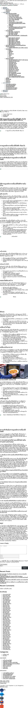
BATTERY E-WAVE (13, 33)
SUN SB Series (12, 65)
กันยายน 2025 (6, 605)
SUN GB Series (12, 62)
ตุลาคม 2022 (6, 644)
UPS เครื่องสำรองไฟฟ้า (11, 13)
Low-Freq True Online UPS (15, 18)
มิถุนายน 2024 (6, 621)
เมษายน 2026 (6, 597)
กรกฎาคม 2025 (7, 608)
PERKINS (11, 51)
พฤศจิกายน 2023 (7, 629)
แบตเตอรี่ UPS (9, 30)
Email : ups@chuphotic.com (6, 2)
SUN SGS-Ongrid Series (15, 75)
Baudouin (11, 54)
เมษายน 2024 (6, 624)
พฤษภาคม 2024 (7, 623)
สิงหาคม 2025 (6, 607)
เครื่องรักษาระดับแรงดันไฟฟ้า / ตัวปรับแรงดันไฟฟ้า (16, 36)
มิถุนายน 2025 (6, 609)
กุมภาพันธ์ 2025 (7, 613)
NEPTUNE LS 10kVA (14, 39)
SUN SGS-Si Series (13, 71)
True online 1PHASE (14, 16)
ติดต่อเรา (5, 91)
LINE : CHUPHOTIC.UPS (6, 97)
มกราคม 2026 (6, 601)
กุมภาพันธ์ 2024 (7, 626)
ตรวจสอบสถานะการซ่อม (11, 88)
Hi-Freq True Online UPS (15, 17)
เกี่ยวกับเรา (6, 9)
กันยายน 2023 (6, 632)
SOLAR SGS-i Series (14, 69)
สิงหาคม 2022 (6, 645)
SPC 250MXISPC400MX (15, 73)
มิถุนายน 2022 (6, 648)
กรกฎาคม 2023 (7, 634)
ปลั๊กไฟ (7, 78)
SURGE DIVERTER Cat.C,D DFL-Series (18, 47)
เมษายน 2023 (6, 637)
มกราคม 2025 (6, 615)
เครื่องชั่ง (11, 26)
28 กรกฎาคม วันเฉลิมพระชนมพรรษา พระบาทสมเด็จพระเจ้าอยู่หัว (13, 574)
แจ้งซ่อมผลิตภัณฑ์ (10, 86)
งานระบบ (8, 80)
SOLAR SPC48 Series (14, 61)
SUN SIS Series (12, 72)
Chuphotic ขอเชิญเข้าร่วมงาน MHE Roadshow (11, 576)
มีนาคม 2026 (6, 598)
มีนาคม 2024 (6, 625)
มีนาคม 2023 (6, 639)
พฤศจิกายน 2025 (7, 603)
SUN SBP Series (13, 66)
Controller (11, 57)
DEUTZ (10, 52)
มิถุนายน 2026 (6, 595)
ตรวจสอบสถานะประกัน (11, 89)
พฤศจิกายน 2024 (7, 617)
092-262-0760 (3, 96)
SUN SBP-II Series (13, 67)
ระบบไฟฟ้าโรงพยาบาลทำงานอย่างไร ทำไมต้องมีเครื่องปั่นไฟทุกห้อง (17, 27)
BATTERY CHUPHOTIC (14, 32)
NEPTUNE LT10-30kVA (14, 43)
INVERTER (8, 79)
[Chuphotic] (3, 5)
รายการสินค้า (6, 12)
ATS (10, 56)
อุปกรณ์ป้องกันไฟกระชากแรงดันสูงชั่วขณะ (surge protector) (16, 45)
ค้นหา (1, 565)
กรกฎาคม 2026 (7, 594)
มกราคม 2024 (6, 627)
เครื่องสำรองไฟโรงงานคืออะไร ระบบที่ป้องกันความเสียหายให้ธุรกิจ (14, 582)
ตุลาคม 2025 (6, 604)
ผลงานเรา (5, 90)
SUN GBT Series (13, 63)
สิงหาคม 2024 (6, 619)
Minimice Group (4, 686)
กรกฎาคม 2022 (7, 647)
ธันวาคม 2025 (6, 602)
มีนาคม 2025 (6, 612)
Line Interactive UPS (14, 15)
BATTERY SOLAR (13, 34)
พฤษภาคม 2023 (7, 636)
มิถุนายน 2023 (6, 635)
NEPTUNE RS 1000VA (14, 38)
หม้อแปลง (8, 82)
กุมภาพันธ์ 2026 (7, 600)
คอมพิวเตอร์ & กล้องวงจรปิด (15, 22)
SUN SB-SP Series (13, 68)
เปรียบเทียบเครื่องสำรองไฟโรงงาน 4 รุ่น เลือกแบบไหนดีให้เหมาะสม (14, 578)
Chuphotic (5, 116)
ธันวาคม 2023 (6, 628)
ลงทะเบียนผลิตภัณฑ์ (10, 85)
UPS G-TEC (12, 21)
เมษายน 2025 (6, 611)
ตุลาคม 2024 (6, 618)
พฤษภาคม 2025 (7, 610)
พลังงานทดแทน (9, 58)
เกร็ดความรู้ (6, 106)
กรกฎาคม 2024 (7, 620)
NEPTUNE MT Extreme (14, 44)
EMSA (10, 50)
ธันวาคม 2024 (6, 616)
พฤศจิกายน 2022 (7, 643)
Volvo (10, 55)
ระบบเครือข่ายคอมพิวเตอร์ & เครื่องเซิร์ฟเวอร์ (17, 23)
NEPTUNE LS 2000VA (14, 41)
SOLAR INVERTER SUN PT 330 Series (18, 60)
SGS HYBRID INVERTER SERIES (16, 77)
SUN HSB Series (13, 74)
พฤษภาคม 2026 (7, 596)
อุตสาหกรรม (12, 29)
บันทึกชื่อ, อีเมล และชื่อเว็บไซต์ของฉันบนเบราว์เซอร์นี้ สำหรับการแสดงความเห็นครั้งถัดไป (14, 561)
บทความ (8, 11)
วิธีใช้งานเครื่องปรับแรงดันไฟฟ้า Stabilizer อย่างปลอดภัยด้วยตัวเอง (14, 580)
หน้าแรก (5, 7)
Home (4, 105)
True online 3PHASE (14, 19)
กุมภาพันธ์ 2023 (7, 640)
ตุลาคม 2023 (6, 631)
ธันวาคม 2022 (6, 642)
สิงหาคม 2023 (6, 633)
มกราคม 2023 (6, 641)
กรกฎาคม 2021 (7, 649)
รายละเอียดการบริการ (11, 84)
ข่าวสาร (5, 655)
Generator (8, 49)
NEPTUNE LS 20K (13, 40)
